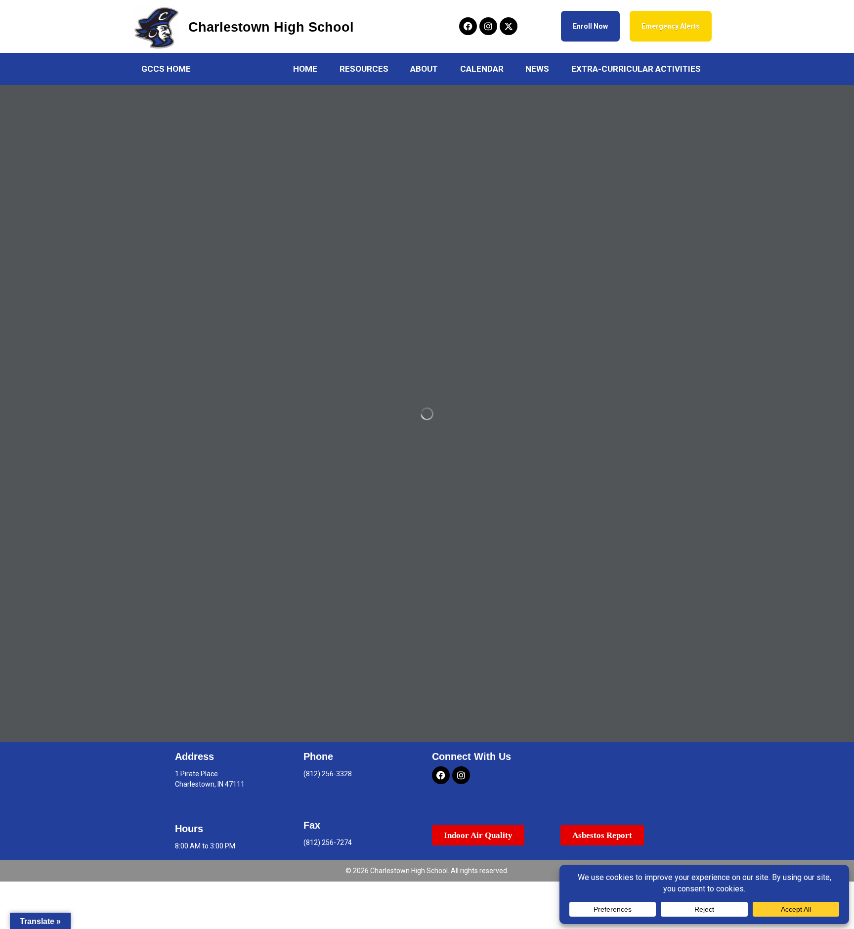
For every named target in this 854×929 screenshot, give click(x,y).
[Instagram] (488, 26)
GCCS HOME (166, 69)
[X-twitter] (508, 26)
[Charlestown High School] (156, 27)
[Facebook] (468, 26)
